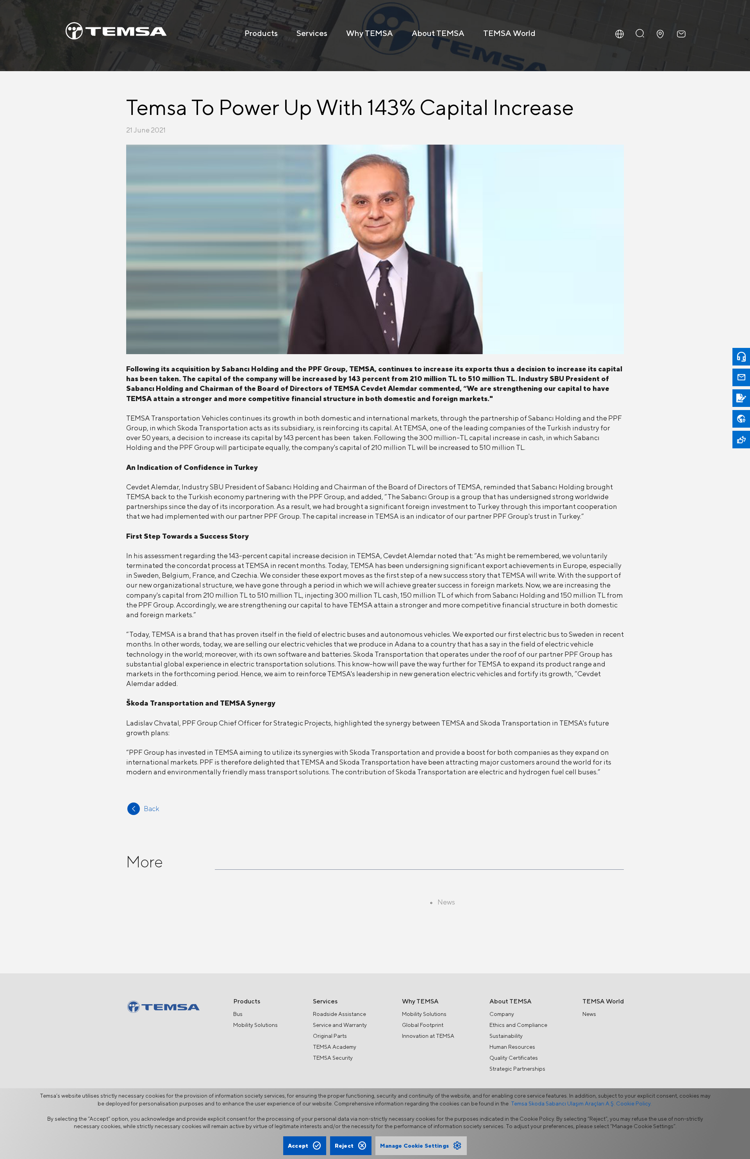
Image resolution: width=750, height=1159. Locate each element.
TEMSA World (509, 33)
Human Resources (512, 1047)
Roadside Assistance (339, 1014)
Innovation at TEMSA (428, 1036)
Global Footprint (422, 1025)
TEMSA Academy (334, 1047)
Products (261, 33)
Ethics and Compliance (518, 1025)
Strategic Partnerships (517, 1069)
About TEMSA (438, 33)
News (589, 1014)
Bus (238, 1014)
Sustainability (506, 1036)
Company (501, 1014)
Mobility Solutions (255, 1025)
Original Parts (330, 1036)
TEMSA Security (333, 1058)
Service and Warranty (340, 1025)
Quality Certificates (513, 1058)
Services (311, 33)
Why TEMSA (369, 33)
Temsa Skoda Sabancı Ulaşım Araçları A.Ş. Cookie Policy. (581, 1103)
